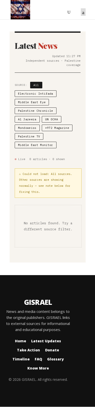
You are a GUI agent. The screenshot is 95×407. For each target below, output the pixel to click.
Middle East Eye (32, 102)
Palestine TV (29, 136)
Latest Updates (46, 341)
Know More (38, 368)
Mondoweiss (27, 128)
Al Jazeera (27, 119)
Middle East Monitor (35, 145)
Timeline (21, 359)
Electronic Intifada (35, 93)
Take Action (28, 350)
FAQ (38, 359)
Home (20, 341)
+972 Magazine (57, 128)
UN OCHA (51, 119)
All (36, 85)
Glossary (55, 359)
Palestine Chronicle (35, 111)
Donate (52, 350)
